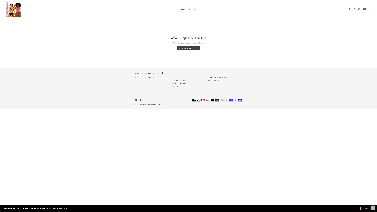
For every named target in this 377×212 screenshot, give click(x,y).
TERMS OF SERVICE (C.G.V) (217, 78)
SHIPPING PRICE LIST (179, 81)
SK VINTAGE (143, 105)
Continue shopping (187, 48)
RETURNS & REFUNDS (179, 83)
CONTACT (175, 86)
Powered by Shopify (154, 105)
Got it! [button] (367, 208)
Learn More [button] (63, 208)
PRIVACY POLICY (214, 81)
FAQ (173, 78)
